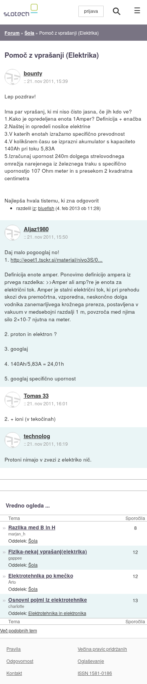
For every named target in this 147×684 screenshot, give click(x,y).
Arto (12, 582)
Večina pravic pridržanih (102, 649)
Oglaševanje (91, 661)
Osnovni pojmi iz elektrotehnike (47, 599)
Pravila (13, 649)
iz (34, 208)
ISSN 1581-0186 (95, 673)
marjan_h (16, 534)
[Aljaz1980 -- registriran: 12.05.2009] (12, 233)
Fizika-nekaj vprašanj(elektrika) (47, 551)
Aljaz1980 (36, 229)
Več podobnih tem (18, 630)
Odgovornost (19, 661)
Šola (33, 540)
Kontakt (14, 673)
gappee (15, 558)
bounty (33, 73)
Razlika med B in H (31, 527)
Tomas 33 (36, 396)
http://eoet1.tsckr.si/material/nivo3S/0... (57, 259)
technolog (37, 436)
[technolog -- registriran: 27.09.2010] (12, 440)
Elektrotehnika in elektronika (57, 613)
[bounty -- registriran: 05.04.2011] (12, 77)
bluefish (46, 208)
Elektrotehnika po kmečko (40, 575)
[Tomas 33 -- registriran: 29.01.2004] (12, 400)
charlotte (16, 606)
